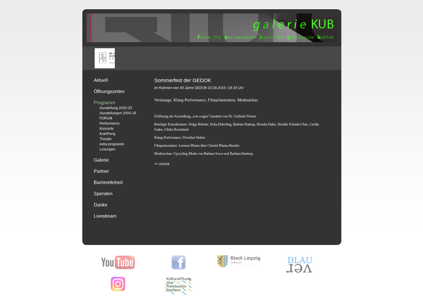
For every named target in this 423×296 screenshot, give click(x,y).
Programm (104, 102)
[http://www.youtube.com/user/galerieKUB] (118, 268)
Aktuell (101, 80)
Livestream (105, 216)
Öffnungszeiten (109, 91)
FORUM (106, 118)
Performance (110, 123)
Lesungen (107, 149)
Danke (100, 204)
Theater (106, 139)
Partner (101, 171)
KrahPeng (107, 134)
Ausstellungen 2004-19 (118, 113)
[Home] (212, 41)
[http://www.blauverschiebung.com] (299, 273)
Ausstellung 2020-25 (116, 108)
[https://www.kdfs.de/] (178, 293)
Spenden (103, 193)
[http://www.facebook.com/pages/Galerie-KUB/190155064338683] (179, 268)
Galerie (101, 160)
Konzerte (107, 129)
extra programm (112, 144)
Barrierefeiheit (108, 182)
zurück (161, 164)
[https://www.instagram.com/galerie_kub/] (118, 290)
